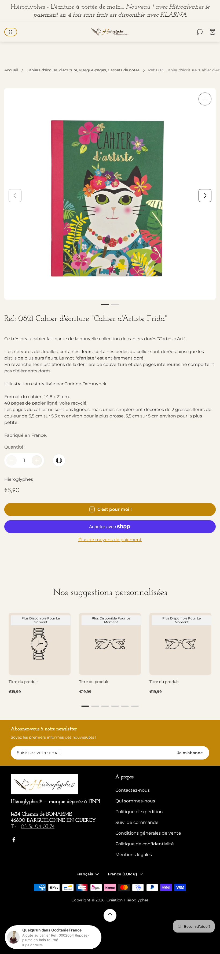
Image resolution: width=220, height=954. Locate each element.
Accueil (11, 70)
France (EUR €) (122, 874)
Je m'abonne (190, 752)
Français (84, 874)
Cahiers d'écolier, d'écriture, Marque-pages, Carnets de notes (83, 70)
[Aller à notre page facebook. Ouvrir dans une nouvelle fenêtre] (14, 839)
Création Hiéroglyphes (128, 900)
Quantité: (14, 447)
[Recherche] (200, 32)
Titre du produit (23, 681)
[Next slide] (205, 195)
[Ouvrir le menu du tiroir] (10, 32)
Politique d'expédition (139, 811)
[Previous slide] (15, 195)
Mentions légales (133, 854)
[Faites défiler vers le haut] (110, 915)
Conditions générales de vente (148, 833)
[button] (105, 304)
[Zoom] (205, 99)
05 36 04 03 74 (37, 826)
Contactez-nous (132, 790)
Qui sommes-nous (135, 800)
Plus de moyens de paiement (110, 539)
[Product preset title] (40, 644)
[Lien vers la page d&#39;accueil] (44, 784)
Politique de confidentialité (144, 843)
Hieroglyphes (18, 479)
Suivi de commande (137, 822)
